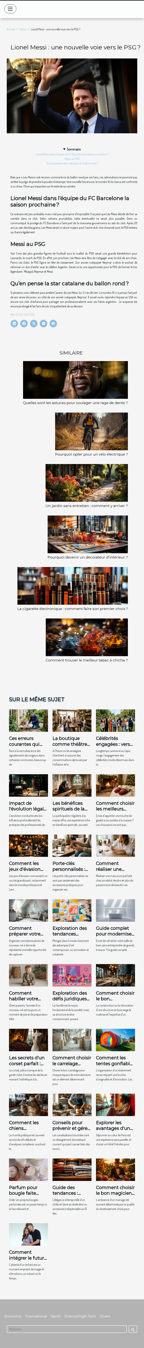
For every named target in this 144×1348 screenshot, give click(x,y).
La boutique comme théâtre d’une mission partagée (69, 747)
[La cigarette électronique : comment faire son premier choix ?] (72, 586)
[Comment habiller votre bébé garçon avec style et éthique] (28, 975)
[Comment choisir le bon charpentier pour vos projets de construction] (115, 975)
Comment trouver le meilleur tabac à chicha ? (87, 660)
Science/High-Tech (80, 1316)
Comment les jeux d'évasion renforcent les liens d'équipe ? (26, 872)
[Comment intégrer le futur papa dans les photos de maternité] (28, 1234)
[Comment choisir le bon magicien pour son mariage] (115, 1169)
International (36, 1316)
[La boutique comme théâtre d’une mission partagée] (72, 720)
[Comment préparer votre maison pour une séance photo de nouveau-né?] (28, 910)
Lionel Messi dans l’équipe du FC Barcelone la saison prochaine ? (72, 154)
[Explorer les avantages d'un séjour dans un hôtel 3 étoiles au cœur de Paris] (115, 1104)
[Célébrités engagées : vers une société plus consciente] (115, 720)
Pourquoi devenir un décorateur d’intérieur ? (88, 557)
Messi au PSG (72, 159)
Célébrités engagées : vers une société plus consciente (114, 747)
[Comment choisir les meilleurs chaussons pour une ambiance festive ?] (115, 785)
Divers (23, 29)
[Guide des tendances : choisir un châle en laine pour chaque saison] (72, 1169)
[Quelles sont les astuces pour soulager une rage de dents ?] (75, 380)
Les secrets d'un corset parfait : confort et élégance (27, 1066)
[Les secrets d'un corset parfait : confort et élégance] (28, 1040)
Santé (56, 1316)
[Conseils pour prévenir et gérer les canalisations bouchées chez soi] (72, 1104)
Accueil (11, 29)
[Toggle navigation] (10, 8)
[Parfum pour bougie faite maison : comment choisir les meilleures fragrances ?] (28, 1169)
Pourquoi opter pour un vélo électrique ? (91, 454)
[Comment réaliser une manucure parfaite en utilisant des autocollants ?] (115, 845)
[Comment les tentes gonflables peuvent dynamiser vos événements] (115, 1040)
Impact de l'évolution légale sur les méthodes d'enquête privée (28, 811)
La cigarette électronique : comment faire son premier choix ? (72, 608)
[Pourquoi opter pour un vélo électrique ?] (91, 431)
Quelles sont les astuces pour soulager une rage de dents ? (75, 402)
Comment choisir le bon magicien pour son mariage (115, 1196)
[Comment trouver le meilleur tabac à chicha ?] (87, 637)
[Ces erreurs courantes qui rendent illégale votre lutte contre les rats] (28, 720)
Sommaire (74, 149)
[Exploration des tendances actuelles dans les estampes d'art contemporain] (72, 910)
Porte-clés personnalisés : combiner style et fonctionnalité (71, 872)
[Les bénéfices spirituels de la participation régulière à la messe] (72, 785)
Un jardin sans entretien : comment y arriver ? (87, 505)
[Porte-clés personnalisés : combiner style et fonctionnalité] (72, 845)
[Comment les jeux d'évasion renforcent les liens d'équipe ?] (28, 845)
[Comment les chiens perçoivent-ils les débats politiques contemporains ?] (28, 1104)
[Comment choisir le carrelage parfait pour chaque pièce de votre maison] (72, 1040)
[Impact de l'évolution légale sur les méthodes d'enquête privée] (28, 785)
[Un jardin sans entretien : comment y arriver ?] (87, 483)
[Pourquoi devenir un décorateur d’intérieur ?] (88, 534)
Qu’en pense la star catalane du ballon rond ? (72, 163)
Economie (13, 1316)
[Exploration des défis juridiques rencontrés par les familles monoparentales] (72, 975)
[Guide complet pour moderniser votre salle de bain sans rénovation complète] (115, 910)
